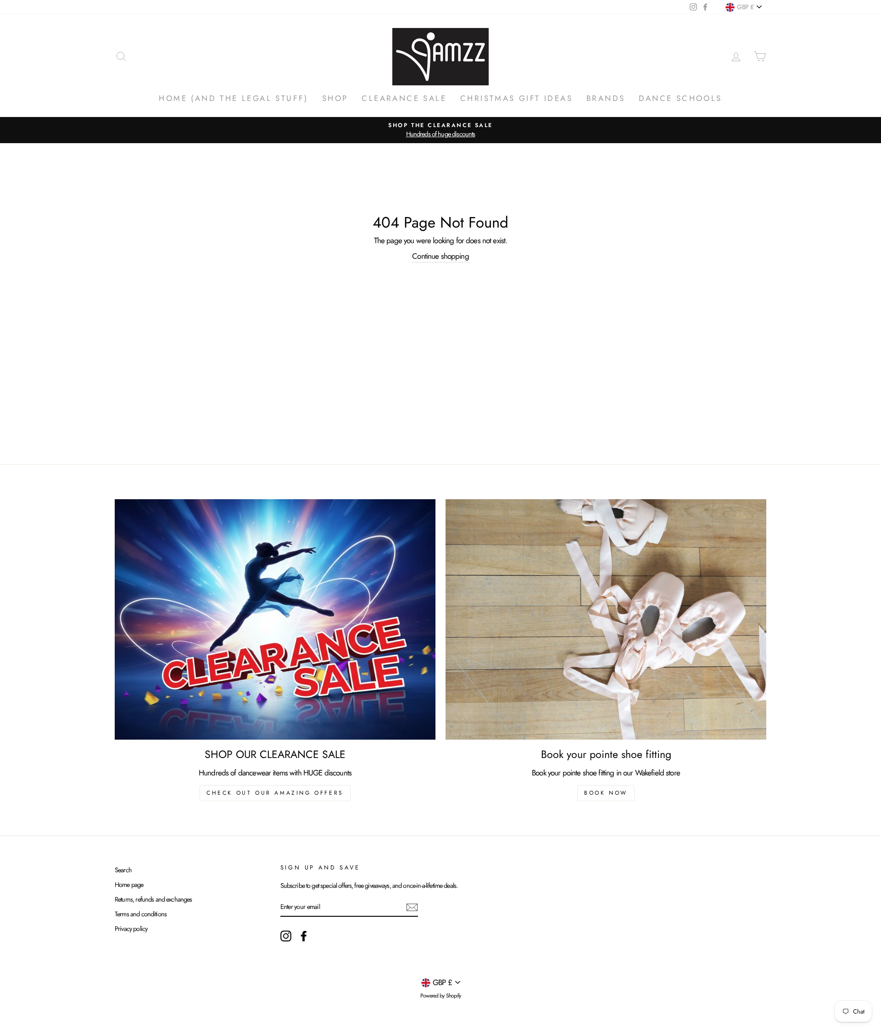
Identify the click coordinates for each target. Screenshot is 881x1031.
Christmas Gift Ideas (516, 98)
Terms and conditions (141, 914)
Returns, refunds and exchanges (153, 899)
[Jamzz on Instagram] (285, 936)
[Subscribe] (412, 907)
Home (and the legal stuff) (233, 98)
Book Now (606, 793)
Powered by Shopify (440, 996)
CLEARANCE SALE (404, 98)
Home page (129, 884)
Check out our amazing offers (275, 793)
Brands (605, 98)
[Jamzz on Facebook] (303, 936)
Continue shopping (440, 256)
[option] (440, 130)
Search (123, 870)
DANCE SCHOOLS (680, 98)
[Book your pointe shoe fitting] (606, 619)
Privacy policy (131, 928)
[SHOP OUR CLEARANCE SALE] (275, 619)
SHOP (335, 98)
